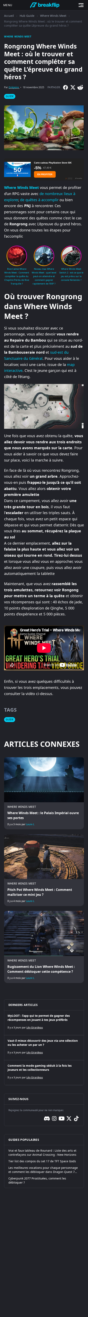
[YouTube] (61, 1118)
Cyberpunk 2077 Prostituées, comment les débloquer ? (37, 1180)
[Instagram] (54, 1118)
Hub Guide (27, 16)
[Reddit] (80, 87)
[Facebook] (65, 87)
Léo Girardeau (34, 1027)
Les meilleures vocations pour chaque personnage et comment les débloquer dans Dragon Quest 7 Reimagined (43, 1170)
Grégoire (14, 87)
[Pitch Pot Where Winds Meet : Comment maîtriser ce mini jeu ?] (44, 870)
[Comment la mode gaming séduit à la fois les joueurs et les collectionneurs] (44, 1072)
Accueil (9, 16)
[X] (73, 87)
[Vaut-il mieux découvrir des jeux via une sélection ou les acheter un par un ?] (44, 1047)
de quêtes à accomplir (39, 199)
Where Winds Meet (53, 16)
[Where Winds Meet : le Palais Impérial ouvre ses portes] (44, 793)
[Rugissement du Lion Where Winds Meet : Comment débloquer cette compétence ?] (44, 947)
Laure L (30, 824)
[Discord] (47, 1118)
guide (10, 96)
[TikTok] (76, 1118)
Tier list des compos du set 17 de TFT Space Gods (42, 1161)
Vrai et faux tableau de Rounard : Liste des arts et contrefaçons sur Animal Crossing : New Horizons (42, 1153)
